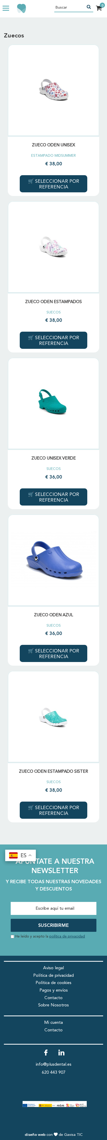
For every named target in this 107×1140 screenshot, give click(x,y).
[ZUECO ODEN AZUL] (53, 560)
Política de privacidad (53, 975)
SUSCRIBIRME (53, 925)
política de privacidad (67, 936)
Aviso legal (53, 968)
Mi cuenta (53, 1022)
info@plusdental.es (53, 1064)
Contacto (53, 998)
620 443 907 (53, 1072)
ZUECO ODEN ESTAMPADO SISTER (53, 772)
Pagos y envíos (53, 990)
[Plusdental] (13, 8)
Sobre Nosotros (53, 1005)
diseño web (35, 1135)
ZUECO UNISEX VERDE (53, 458)
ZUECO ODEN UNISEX (53, 145)
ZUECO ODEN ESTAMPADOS (53, 302)
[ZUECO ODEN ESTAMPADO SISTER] (53, 716)
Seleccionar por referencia (56, 184)
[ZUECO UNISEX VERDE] (53, 403)
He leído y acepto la (50, 936)
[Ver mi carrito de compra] (99, 8)
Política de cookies (53, 983)
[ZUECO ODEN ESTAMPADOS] (53, 247)
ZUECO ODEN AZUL (53, 615)
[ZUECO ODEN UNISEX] (53, 90)
